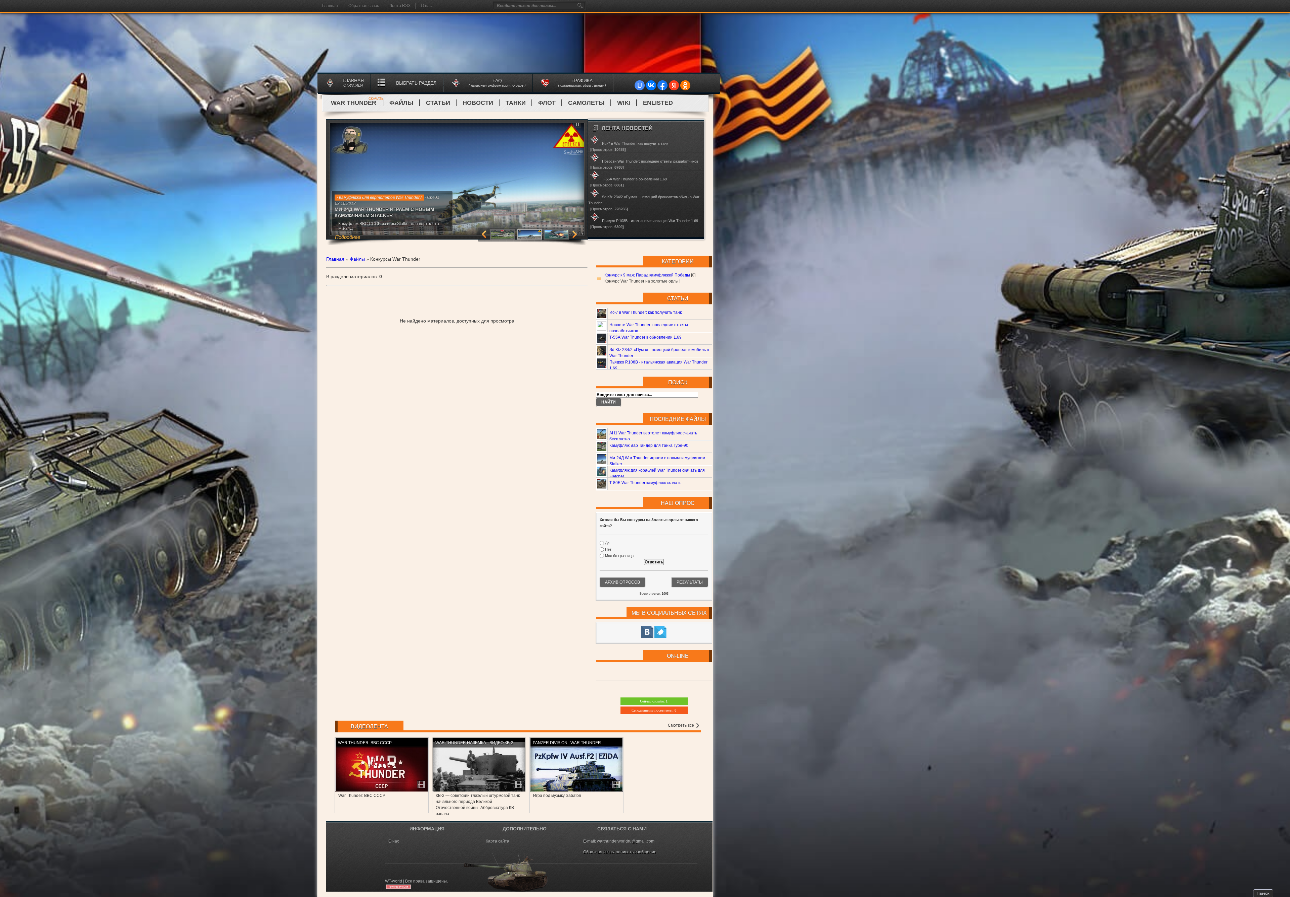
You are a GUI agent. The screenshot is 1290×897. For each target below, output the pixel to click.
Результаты (690, 582)
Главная (330, 5)
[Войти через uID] (640, 85)
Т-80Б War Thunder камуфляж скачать (645, 482)
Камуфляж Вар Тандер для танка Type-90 (648, 445)
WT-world (393, 881)
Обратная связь (363, 5)
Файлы (401, 102)
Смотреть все (681, 725)
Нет (608, 549)
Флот (547, 102)
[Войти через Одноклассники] (685, 85)
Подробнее (369, 228)
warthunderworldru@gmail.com (625, 841)
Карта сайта (497, 841)
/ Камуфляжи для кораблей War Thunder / (375, 197)
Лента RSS (400, 5)
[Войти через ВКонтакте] (651, 85)
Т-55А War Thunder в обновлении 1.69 (645, 337)
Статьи (438, 102)
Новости (478, 102)
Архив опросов (622, 582)
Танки (516, 102)
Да (607, 543)
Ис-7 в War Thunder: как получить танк (645, 312)
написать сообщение (636, 852)
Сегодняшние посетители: (654, 710)
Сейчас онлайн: (654, 701)
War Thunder (357, 102)
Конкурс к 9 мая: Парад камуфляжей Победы (647, 275)
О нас (426, 5)
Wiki (624, 102)
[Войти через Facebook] (662, 85)
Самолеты (586, 102)
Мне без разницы (619, 556)
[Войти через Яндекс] (674, 85)
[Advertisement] (456, 301)
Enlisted (658, 102)
